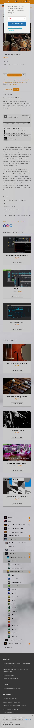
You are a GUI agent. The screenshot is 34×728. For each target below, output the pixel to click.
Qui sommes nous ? (8, 712)
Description (8, 89)
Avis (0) (16, 89)
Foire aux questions (8, 675)
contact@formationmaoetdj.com (12, 688)
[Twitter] (10, 225)
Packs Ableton (13, 84)
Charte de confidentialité (10, 698)
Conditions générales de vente (11, 702)
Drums (17, 80)
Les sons (22, 80)
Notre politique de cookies (10, 709)
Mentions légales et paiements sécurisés (14, 705)
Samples (27, 80)
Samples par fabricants (9, 82)
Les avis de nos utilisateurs (10, 678)
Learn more (28, 719)
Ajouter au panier (15, 75)
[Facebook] (4, 225)
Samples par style (22, 82)
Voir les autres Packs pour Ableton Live (14, 222)
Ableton (12, 80)
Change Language (17, 24)
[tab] (8, 89)
